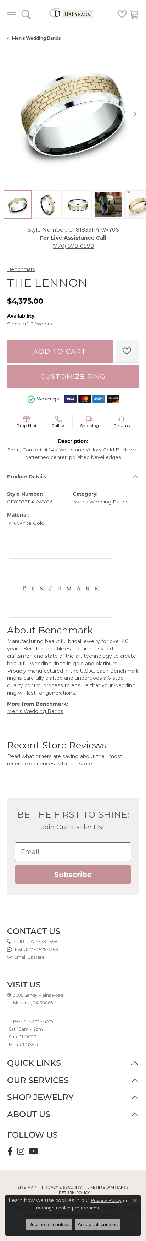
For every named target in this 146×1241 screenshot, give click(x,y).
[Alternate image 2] (48, 204)
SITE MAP (27, 1187)
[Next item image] (135, 114)
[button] (26, 14)
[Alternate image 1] (18, 204)
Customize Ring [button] (73, 376)
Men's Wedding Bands (36, 38)
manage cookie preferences (67, 1208)
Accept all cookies (98, 1224)
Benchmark (21, 269)
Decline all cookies (49, 1224)
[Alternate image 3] (78, 204)
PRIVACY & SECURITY (62, 1187)
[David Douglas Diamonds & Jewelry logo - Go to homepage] (73, 14)
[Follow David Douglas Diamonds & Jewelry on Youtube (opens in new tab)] (33, 1151)
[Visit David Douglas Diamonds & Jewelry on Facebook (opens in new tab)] (10, 1151)
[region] (73, 114)
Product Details (26, 476)
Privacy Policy (106, 1200)
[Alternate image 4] (108, 204)
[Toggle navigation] (12, 14)
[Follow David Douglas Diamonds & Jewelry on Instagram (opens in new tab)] (21, 1151)
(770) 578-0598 (73, 246)
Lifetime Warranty (107, 1187)
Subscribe (73, 874)
